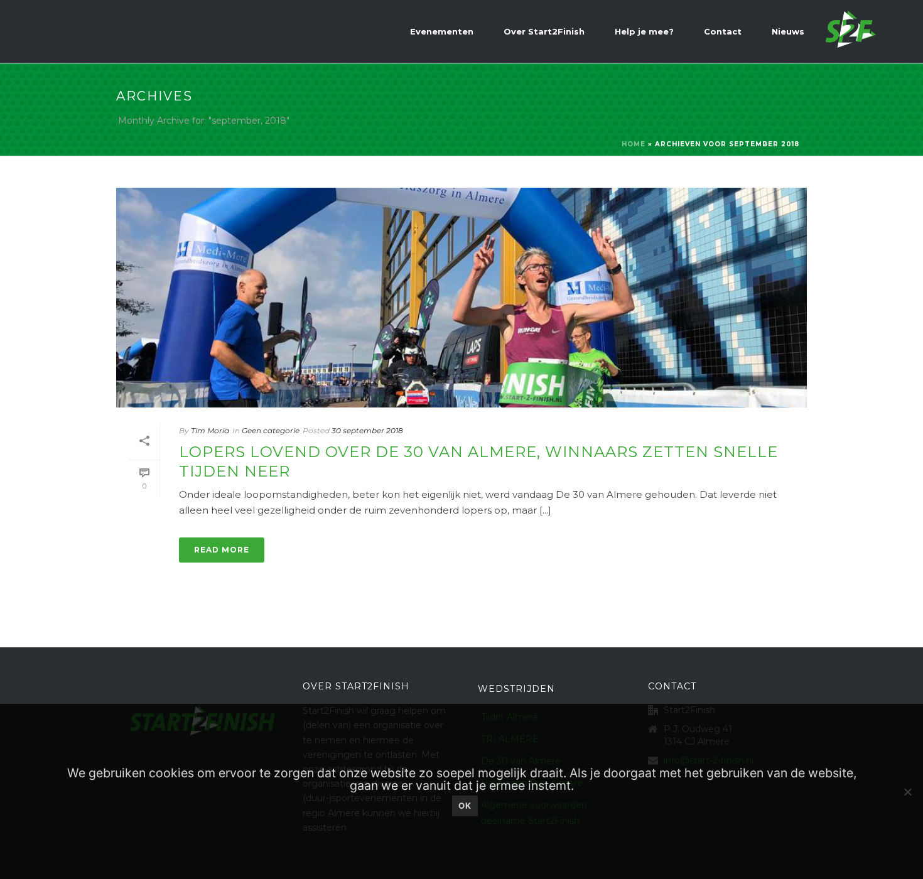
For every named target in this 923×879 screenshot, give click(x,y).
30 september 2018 (367, 430)
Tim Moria (210, 430)
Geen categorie (271, 430)
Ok (465, 806)
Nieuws (788, 31)
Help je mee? (644, 31)
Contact (723, 31)
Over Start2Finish (544, 31)
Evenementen (441, 31)
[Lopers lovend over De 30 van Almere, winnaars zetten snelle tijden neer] (461, 297)
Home (633, 144)
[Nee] (907, 791)
